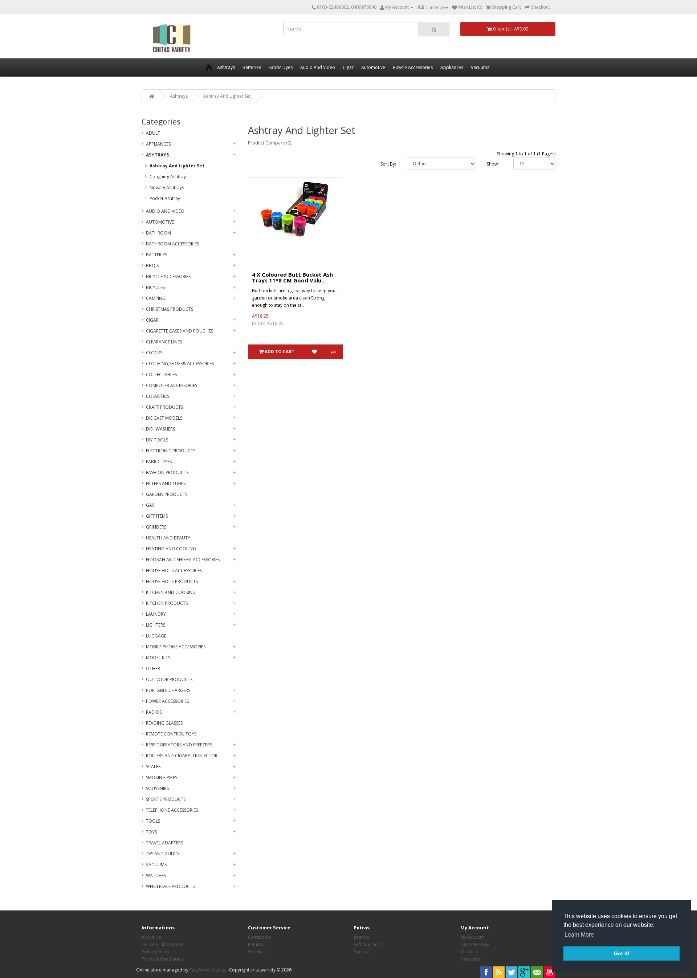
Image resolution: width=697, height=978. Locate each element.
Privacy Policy (155, 952)
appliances (158, 144)
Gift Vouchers (368, 944)
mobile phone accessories (175, 647)
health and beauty (168, 538)
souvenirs (157, 788)
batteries (156, 255)
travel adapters (164, 843)
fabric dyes (159, 462)
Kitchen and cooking (171, 592)
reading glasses (164, 723)
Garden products (166, 494)
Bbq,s (152, 265)
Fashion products (167, 472)
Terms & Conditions (162, 959)
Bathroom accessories (172, 244)
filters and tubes (166, 483)
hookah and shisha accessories (183, 560)
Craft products (164, 407)
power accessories (167, 701)
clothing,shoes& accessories (180, 363)
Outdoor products (169, 679)
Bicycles (155, 287)
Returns (256, 944)
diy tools (157, 440)
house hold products (172, 581)
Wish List (469, 952)
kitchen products (167, 603)
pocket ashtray (165, 198)
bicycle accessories (168, 276)
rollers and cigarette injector (181, 756)
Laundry (156, 614)
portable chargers (168, 690)
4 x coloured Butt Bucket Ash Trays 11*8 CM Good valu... (292, 277)
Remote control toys (171, 734)
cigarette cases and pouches (179, 331)
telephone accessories (172, 810)
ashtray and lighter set (227, 96)
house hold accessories (174, 570)
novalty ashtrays (167, 187)
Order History (474, 944)
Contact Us (259, 937)
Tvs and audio (162, 854)
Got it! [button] (621, 953)
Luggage (156, 636)
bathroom (158, 233)
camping (156, 298)
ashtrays (179, 96)
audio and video (165, 211)
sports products (166, 799)
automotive (160, 222)
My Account (472, 937)
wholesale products (170, 886)
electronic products (170, 451)
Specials (362, 952)
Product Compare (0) (269, 143)
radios (154, 712)
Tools (153, 821)
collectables (161, 374)
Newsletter (471, 959)
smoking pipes (161, 777)
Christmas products (169, 309)
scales (153, 766)
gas (150, 505)
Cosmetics (157, 396)
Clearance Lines (164, 342)
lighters (155, 625)
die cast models (164, 418)
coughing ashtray (168, 177)
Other (153, 668)
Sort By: (388, 164)
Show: (493, 164)
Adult (153, 133)
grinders (156, 527)
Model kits (158, 658)
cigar (152, 320)
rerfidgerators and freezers (179, 745)
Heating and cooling (171, 549)
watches (156, 875)
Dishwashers (160, 429)
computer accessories (171, 385)
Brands (361, 937)
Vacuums (156, 864)
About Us (151, 937)
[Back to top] (673, 954)
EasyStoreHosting (207, 970)
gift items (157, 516)
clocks (154, 353)
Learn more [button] (579, 935)
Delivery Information (163, 944)
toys (151, 832)
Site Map (256, 952)
